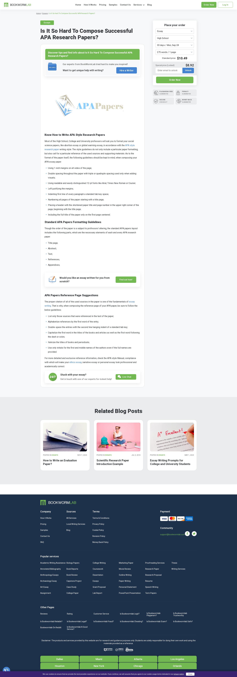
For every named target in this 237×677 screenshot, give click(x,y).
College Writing (99, 563)
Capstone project (74, 581)
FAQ (42, 542)
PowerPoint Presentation (130, 593)
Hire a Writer (127, 70)
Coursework (98, 569)
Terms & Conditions (100, 518)
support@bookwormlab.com (172, 534)
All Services (71, 518)
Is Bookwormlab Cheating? (131, 621)
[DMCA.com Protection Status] (119, 649)
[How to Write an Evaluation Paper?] (65, 436)
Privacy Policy (98, 524)
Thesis (174, 563)
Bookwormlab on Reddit (50, 627)
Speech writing (151, 587)
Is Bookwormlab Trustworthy (180, 614)
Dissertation (98, 575)
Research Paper (152, 569)
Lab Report (97, 593)
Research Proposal (153, 575)
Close (190, 674)
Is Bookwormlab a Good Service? (77, 628)
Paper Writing (125, 581)
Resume (149, 581)
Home (78, 5)
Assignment (45, 593)
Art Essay (44, 587)
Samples (113, 5)
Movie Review (125, 569)
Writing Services (178, 569)
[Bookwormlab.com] (17, 4)
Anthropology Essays (49, 575)
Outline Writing (125, 575)
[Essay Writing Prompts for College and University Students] (172, 436)
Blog (149, 5)
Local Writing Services (75, 524)
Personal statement (127, 587)
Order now (209, 5)
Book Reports (72, 569)
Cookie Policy (98, 530)
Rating (70, 614)
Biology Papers (73, 563)
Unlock (188, 70)
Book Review (72, 575)
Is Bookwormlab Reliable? (51, 621)
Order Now (174, 80)
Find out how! (125, 279)
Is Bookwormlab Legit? (129, 614)
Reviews (44, 614)
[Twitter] (194, 533)
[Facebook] (188, 533)
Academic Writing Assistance (53, 563)
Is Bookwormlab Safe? (183, 621)
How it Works (90, 5)
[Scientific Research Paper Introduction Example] (118, 436)
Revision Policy (98, 536)
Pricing (102, 5)
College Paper (73, 593)
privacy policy (179, 674)
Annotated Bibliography (50, 569)
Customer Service (101, 614)
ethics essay (75, 362)
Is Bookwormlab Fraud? (104, 621)
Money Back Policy (100, 542)
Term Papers (150, 593)
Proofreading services (155, 563)
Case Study (71, 587)
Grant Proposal (99, 587)
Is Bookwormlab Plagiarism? (153, 614)
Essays (47, 23)
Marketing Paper (126, 563)
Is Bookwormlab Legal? (77, 621)
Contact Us (125, 5)
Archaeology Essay (48, 581)
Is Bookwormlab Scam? (157, 621)
